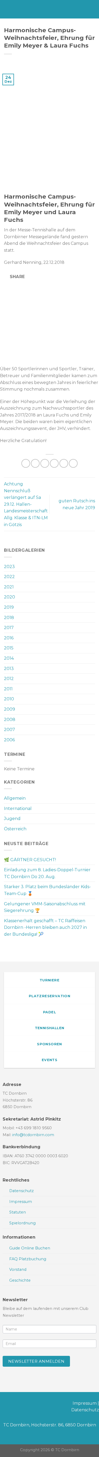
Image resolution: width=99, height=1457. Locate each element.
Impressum (85, 1403)
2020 (9, 596)
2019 (9, 607)
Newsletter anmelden (36, 1361)
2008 (9, 719)
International (18, 808)
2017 (9, 627)
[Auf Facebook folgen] (4, 1404)
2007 (9, 729)
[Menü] (7, 9)
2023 (9, 566)
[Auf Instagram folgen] (12, 1404)
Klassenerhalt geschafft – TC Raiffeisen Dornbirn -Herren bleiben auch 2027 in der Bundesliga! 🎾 (45, 927)
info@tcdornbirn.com (33, 1134)
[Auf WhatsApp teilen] (25, 463)
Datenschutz (85, 1409)
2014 (9, 658)
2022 (9, 576)
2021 (9, 586)
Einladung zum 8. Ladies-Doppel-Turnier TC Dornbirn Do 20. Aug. (47, 873)
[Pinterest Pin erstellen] (63, 463)
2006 (9, 739)
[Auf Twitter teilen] (44, 463)
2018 (9, 617)
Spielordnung (22, 1223)
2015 (8, 647)
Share (16, 276)
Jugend (12, 818)
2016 (8, 637)
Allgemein (15, 798)
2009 (9, 709)
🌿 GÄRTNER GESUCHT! (30, 859)
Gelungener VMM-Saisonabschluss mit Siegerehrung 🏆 (45, 907)
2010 (9, 698)
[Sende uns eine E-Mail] (21, 1404)
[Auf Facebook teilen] (35, 463)
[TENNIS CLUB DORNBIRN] (52, 9)
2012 (9, 678)
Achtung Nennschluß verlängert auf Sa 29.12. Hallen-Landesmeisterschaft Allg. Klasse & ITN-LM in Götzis (26, 504)
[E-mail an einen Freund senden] (54, 463)
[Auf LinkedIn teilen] (73, 463)
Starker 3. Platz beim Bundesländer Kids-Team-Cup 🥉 (47, 890)
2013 (9, 668)
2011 (8, 688)
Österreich (15, 828)
